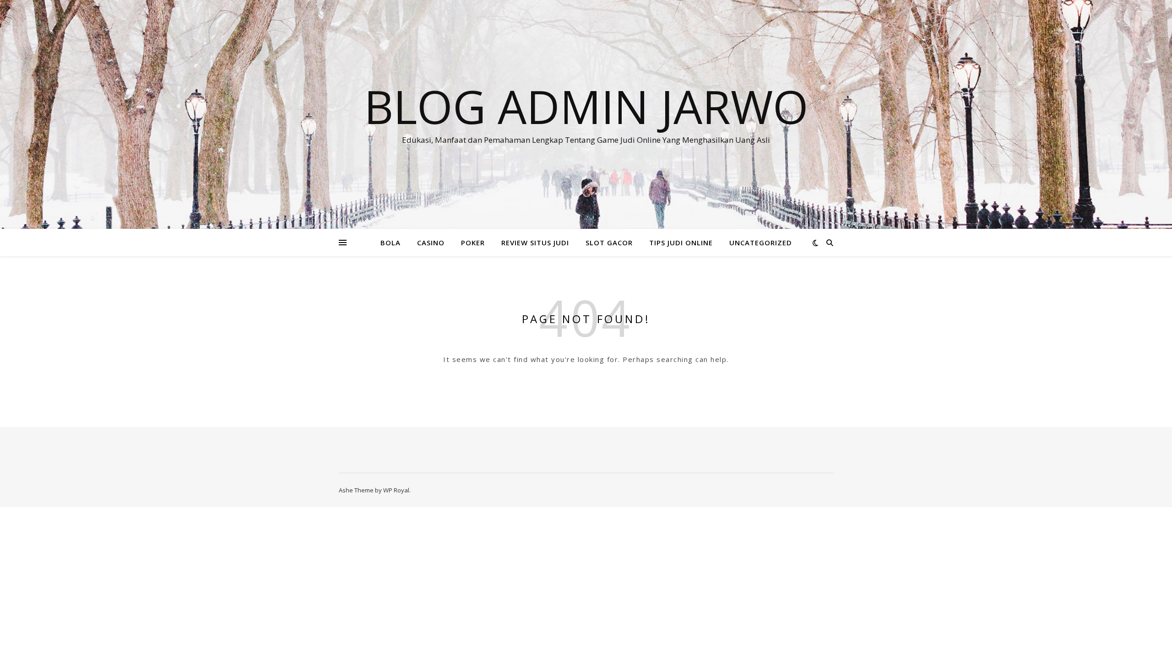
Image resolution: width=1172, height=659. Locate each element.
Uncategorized (760, 242)
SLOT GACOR (609, 242)
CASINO (431, 242)
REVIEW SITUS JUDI (535, 242)
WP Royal (396, 490)
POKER (473, 242)
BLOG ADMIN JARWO (586, 106)
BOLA (390, 242)
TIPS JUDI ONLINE (681, 242)
